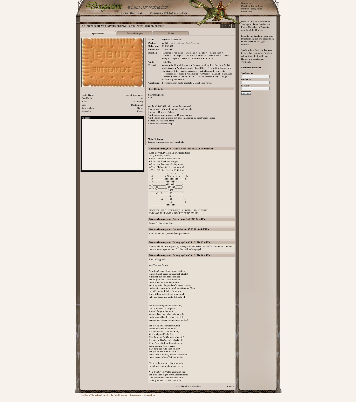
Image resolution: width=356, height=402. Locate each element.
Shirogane (227, 73)
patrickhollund (207, 71)
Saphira (174, 65)
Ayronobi (212, 68)
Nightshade (168, 68)
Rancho (176, 219)
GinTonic (179, 79)
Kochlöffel (200, 68)
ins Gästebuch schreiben (189, 386)
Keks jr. (177, 55)
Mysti (174, 58)
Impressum (135, 395)
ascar (165, 65)
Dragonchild (225, 68)
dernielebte (178, 229)
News (132, 13)
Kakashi (184, 76)
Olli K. (208, 58)
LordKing (168, 79)
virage (224, 76)
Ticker (171, 33)
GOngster (205, 73)
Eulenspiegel (179, 242)
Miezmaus (185, 65)
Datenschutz (149, 395)
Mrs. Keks (214, 55)
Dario (184, 58)
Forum (124, 13)
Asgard (166, 76)
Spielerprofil (98, 33)
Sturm (166, 55)
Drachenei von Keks (173, 52)
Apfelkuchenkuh (185, 68)
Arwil (175, 76)
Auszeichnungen (135, 33)
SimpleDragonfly (189, 71)
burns (181, 73)
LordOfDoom (205, 76)
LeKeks (189, 55)
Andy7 (227, 65)
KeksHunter (192, 73)
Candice (196, 58)
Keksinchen (215, 52)
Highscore (143, 13)
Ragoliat (216, 73)
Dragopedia (155, 13)
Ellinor (201, 55)
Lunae (194, 76)
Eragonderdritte (170, 71)
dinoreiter (221, 71)
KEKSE (167, 62)
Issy (216, 76)
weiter (231, 386)
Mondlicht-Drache (212, 65)
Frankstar (196, 65)
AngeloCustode (180, 148)
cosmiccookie (169, 73)
